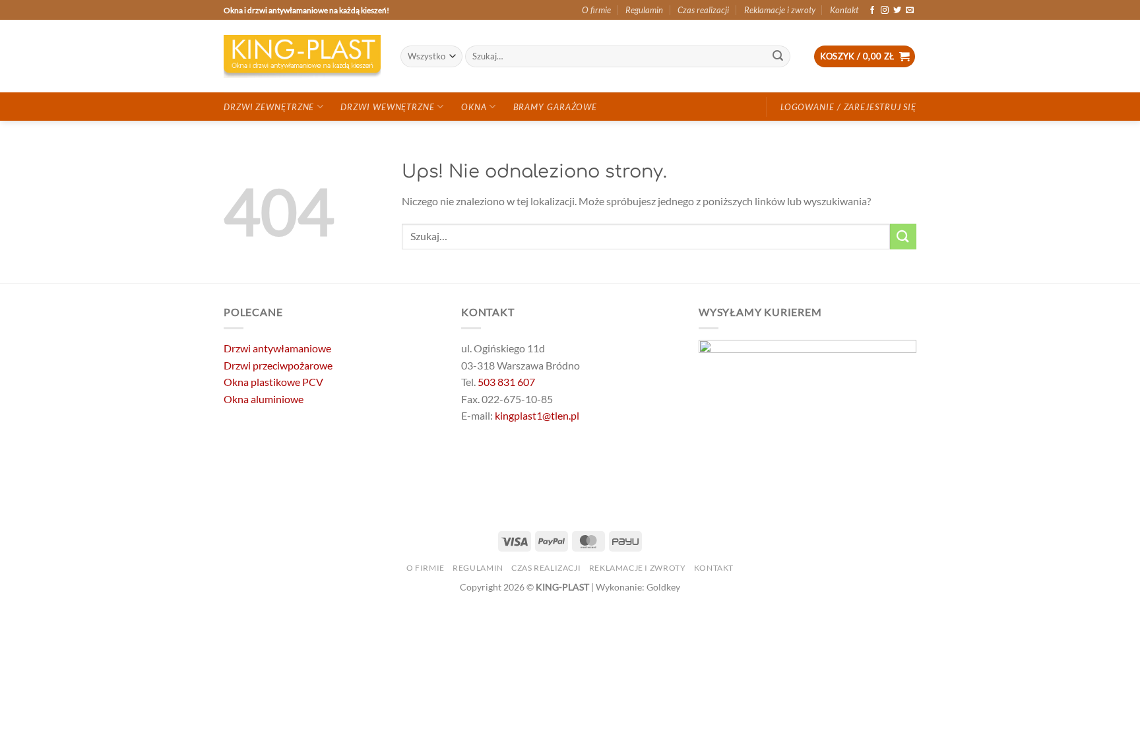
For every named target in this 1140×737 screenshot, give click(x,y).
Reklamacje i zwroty (779, 10)
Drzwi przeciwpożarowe (278, 365)
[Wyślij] (778, 57)
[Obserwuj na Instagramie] (885, 10)
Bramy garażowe (555, 107)
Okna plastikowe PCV (273, 381)
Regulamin (644, 10)
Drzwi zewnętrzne (269, 107)
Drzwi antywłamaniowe (277, 348)
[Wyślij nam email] (910, 10)
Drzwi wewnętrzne (387, 107)
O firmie (596, 10)
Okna (474, 107)
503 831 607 (506, 381)
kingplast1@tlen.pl (537, 415)
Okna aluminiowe (263, 399)
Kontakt (844, 10)
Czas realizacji (703, 10)
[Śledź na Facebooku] (872, 10)
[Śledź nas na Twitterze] (897, 10)
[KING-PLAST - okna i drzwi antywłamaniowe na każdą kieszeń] (302, 57)
